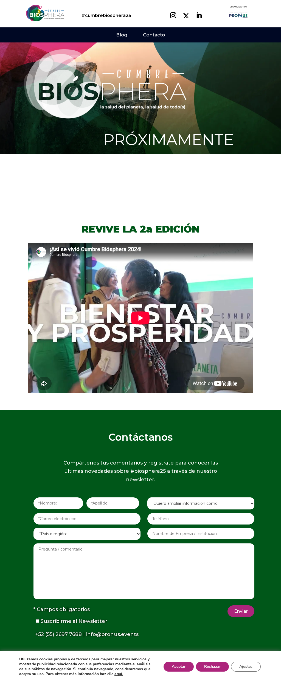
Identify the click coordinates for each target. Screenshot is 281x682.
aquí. (118, 674)
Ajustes (245, 666)
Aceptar (179, 666)
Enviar (241, 611)
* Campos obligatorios (61, 609)
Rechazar (212, 666)
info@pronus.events (112, 634)
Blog (121, 35)
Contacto (154, 35)
